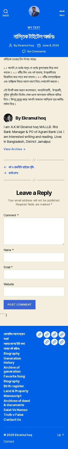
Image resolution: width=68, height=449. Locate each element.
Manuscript (12, 396)
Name (9, 250)
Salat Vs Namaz (15, 410)
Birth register (14, 386)
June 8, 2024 (50, 45)
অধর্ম (6, 339)
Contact (9, 441)
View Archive (14, 149)
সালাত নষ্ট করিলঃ (11, 348)
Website (9, 284)
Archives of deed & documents (17, 403)
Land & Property (16, 391)
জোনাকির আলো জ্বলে (14, 334)
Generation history (12, 360)
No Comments (36, 51)
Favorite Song (14, 376)
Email (8, 267)
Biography (12, 353)
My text (34, 27)
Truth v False (13, 415)
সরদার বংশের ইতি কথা (14, 344)
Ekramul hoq (26, 45)
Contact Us (12, 419)
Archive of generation (12, 369)
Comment (11, 215)
